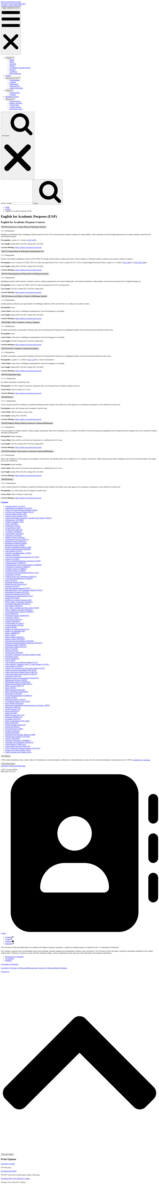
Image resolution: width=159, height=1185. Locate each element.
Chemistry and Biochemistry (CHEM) (18, 553)
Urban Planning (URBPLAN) (15, 744)
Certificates (13, 72)
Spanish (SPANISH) (12, 733)
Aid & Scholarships (16, 88)
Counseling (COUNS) (13, 575)
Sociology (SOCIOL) (12, 731)
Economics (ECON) (12, 586)
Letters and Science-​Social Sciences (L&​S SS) (21, 674)
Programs (9, 58)
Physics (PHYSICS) (12, 711)
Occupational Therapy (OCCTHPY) (17, 701)
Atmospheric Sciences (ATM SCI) (17, 539)
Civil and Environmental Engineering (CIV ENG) (22, 557)
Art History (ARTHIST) (13, 532)
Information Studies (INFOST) (15, 645)
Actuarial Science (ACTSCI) (15, 506)
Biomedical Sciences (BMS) (15, 545)
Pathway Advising (16, 103)
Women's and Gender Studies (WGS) (18, 750)
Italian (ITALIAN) (11, 649)
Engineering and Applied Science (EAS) (19, 596)
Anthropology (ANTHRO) (14, 520)
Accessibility (9, 959)
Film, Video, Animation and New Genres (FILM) (22, 608)
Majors (12, 60)
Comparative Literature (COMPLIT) (17, 567)
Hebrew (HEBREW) (12, 633)
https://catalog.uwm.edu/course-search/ (28, 247)
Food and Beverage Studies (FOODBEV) (19, 612)
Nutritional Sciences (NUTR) (15, 699)
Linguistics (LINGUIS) (13, 676)
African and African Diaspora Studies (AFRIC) (21, 510)
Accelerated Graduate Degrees (20, 68)
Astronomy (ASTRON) (13, 535)
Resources (9, 99)
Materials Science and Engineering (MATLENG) (22, 678)
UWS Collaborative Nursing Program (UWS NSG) (22, 748)
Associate (13, 64)
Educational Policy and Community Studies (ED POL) (24, 590)
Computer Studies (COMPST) (15, 571)
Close (8, 764)
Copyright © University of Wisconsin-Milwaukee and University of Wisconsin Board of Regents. (34, 968)
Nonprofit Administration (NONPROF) (18, 696)
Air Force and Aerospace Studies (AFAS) (19, 512)
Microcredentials (15, 73)
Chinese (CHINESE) (12, 555)
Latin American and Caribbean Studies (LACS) (21, 662)
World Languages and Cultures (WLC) (18, 752)
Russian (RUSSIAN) (12, 727)
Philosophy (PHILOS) (13, 707)
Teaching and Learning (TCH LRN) (17, 737)
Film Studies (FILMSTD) (14, 606)
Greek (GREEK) (11, 627)
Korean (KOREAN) (12, 658)
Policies (8, 90)
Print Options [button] (6, 756)
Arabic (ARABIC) (11, 524)
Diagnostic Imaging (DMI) (14, 582)
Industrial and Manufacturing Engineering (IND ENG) (24, 643)
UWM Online (14, 105)
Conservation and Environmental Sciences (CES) (22, 573)
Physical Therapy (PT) (13, 709)
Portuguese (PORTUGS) (13, 717)
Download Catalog (16, 109)
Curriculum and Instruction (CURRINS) (19, 578)
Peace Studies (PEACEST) (14, 703)
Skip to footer (16, 2)
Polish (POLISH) (11, 713)
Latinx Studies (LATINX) (14, 666)
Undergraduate (15, 80)
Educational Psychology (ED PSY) (17, 592)
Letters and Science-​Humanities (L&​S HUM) (20, 670)
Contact (3, 933)
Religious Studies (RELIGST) (15, 725)
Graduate (13, 82)
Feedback (8, 961)
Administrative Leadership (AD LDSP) (18, 508)
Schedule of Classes (12, 96)
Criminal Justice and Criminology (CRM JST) (21, 576)
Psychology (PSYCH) (12, 719)
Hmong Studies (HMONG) (14, 637)
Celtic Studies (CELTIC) (13, 551)
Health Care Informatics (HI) (15, 631)
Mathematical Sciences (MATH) (16, 680)
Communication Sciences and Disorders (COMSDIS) (23, 565)
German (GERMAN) (12, 621)
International (14, 84)
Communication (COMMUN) (15, 563)
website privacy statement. (142, 760)
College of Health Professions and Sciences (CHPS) (23, 561)
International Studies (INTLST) (16, 647)
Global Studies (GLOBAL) (14, 623)
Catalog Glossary (15, 107)
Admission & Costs (12, 78)
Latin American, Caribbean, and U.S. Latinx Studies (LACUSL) (27, 664)
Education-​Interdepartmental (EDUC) (18, 588)
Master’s (12, 66)
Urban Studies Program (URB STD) (17, 746)
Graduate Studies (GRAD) (14, 625)
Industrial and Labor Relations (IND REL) (19, 641)
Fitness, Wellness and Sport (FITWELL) (19, 610)
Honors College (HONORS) (15, 639)
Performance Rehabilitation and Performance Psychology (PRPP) (27, 705)
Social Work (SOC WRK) (14, 729)
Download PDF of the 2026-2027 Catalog (15, 1178)
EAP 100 (126, 262)
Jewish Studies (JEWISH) (14, 653)
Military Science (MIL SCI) (14, 686)
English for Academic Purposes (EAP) (18, 600)
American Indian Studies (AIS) (15, 514)
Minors (12, 62)
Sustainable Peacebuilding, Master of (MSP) (20, 735)
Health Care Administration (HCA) (17, 629)
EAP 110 (31, 240)
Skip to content (6, 2)
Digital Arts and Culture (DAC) (16, 584)
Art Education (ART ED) (14, 530)
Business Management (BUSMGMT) (18, 549)
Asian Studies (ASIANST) (14, 534)
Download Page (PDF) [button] (9, 1171)
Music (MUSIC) (10, 688)
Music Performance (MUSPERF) (16, 692)
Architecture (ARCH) (12, 526)
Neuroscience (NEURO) (13, 694)
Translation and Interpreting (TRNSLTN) (19, 742)
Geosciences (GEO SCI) (13, 619)
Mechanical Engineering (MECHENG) (18, 684)
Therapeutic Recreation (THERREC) (18, 740)
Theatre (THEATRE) (12, 738)
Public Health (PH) (11, 723)
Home (7, 207)
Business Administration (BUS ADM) (18, 547)
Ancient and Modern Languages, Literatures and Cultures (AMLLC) (28, 518)
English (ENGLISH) (12, 598)
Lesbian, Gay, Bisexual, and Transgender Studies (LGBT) (25, 668)
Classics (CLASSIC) (12, 559)
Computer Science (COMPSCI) (16, 569)
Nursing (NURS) (11, 697)
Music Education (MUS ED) (15, 690)
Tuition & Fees (15, 86)
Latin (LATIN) (10, 660)
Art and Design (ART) (13, 528)
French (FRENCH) (11, 614)
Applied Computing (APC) (14, 522)
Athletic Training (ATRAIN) (15, 537)
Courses (8, 75)
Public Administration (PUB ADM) (17, 721)
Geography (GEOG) (12, 617)
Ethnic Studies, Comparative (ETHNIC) (19, 602)
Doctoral (12, 70)
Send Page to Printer (8, 1164)
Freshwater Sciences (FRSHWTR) (17, 616)
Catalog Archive (15, 101)
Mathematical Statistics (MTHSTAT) (17, 682)
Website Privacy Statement (14, 957)
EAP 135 (31, 360)
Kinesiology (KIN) (11, 657)
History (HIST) (10, 635)
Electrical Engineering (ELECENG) (17, 594)
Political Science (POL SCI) (14, 715)
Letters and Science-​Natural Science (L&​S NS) (21, 672)
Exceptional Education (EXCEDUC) (18, 604)
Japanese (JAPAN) (11, 651)
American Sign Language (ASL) (16, 516)
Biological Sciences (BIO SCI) (15, 541)
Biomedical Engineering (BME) (16, 543)
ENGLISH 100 (139, 262)
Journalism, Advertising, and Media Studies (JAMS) (23, 655)
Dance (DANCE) (11, 580)
